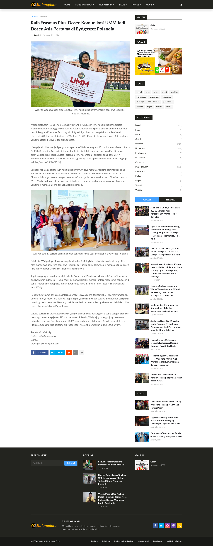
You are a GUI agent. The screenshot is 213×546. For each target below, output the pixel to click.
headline (43, 16)
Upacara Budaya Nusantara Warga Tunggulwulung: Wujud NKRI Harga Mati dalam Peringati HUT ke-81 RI (165, 291)
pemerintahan (154, 102)
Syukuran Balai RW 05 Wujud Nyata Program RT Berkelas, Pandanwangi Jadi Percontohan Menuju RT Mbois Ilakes (165, 325)
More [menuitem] (149, 4)
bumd (139, 92)
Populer (147, 199)
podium (140, 106)
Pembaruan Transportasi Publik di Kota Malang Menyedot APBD (166, 435)
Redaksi (94, 541)
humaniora (141, 97)
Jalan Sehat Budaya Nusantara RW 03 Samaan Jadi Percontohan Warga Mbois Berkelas (165, 212)
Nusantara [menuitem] (105, 4)
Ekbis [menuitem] (122, 4)
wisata (168, 106)
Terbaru (170, 199)
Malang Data (54, 541)
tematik (159, 106)
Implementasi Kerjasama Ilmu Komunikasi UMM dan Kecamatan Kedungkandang (164, 308)
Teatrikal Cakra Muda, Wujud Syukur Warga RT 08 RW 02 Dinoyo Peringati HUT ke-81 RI (165, 251)
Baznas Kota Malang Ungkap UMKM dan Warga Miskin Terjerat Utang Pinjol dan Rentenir (112, 479)
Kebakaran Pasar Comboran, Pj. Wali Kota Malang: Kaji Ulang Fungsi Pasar (165, 404)
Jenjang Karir (143, 541)
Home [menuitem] (67, 4)
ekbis (148, 92)
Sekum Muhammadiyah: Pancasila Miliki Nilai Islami (111, 463)
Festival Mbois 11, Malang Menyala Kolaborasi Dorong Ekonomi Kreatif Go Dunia (164, 342)
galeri (164, 92)
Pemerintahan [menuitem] (83, 4)
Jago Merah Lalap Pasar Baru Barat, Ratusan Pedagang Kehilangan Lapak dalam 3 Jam (165, 420)
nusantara (167, 97)
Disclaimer (158, 541)
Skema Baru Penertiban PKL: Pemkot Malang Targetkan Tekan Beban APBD (166, 377)
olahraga (140, 102)
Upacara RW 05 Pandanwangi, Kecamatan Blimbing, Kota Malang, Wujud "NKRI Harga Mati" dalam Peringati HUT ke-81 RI (165, 232)
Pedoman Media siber (124, 541)
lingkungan (154, 97)
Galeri (153, 25)
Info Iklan (106, 541)
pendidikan (168, 102)
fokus (156, 92)
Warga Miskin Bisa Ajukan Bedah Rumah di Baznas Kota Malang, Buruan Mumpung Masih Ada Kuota (112, 498)
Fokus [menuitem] (135, 4)
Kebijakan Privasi (174, 541)
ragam (149, 106)
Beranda (34, 16)
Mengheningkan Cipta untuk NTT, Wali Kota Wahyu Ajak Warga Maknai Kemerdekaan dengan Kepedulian (164, 360)
